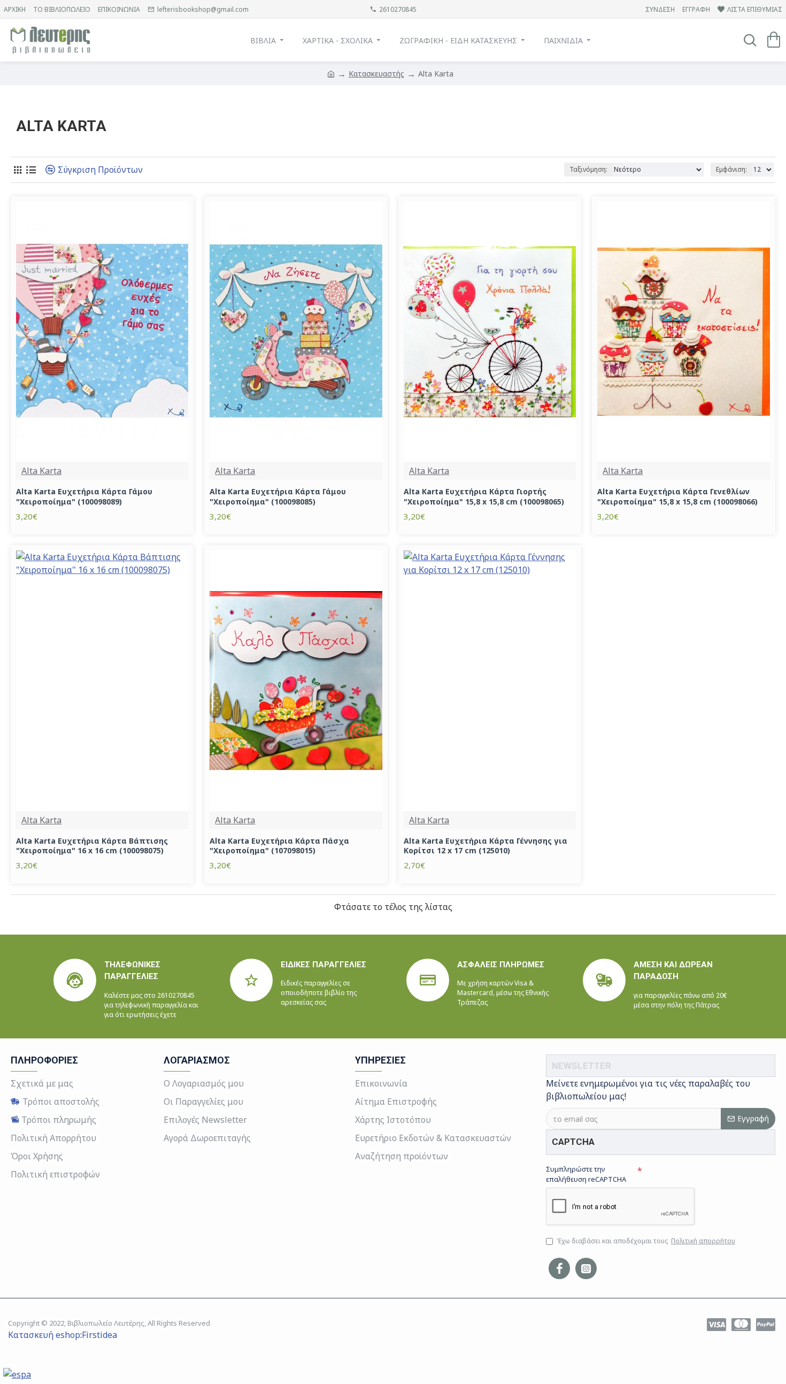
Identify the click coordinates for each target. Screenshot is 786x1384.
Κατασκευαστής (376, 73)
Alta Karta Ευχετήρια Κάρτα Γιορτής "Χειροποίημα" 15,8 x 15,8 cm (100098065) (484, 496)
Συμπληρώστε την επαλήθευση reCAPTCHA (586, 1174)
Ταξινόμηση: (588, 169)
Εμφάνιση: (731, 169)
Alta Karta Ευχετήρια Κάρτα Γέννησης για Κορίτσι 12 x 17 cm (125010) (485, 845)
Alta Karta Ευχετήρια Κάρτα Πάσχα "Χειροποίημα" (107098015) (279, 845)
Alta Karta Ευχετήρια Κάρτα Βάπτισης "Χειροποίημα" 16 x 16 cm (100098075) (92, 845)
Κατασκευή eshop (44, 1335)
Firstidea (99, 1335)
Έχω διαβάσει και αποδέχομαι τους (646, 1240)
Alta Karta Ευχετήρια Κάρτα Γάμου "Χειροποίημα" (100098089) (84, 496)
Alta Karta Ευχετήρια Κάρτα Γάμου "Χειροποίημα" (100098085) (278, 496)
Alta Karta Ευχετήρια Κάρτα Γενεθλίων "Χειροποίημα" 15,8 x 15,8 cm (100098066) (677, 496)
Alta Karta (41, 471)
